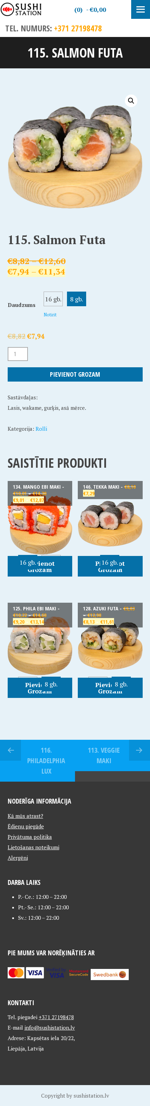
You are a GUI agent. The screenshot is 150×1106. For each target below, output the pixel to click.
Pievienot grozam (75, 374)
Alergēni (18, 857)
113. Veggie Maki (104, 755)
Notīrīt (50, 315)
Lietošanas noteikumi (33, 847)
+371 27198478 (78, 28)
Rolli (41, 428)
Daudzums (22, 304)
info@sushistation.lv (49, 1027)
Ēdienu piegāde (26, 826)
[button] (131, 101)
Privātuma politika (30, 836)
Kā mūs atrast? (25, 815)
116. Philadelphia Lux (46, 760)
